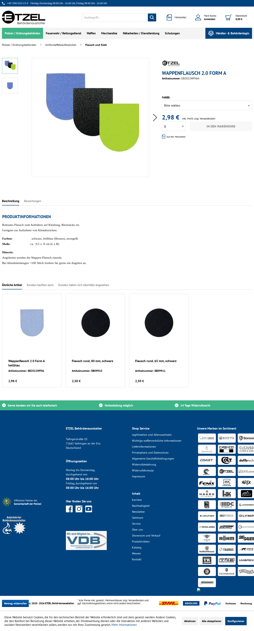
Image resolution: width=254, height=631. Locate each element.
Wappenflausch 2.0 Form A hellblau (26, 363)
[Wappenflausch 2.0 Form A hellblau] (32, 323)
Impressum (138, 476)
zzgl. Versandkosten (204, 118)
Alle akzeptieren (211, 621)
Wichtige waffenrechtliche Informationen (156, 440)
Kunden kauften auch (40, 285)
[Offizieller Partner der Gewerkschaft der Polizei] (31, 507)
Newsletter (138, 511)
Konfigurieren (236, 621)
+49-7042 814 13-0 (17, 3)
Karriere (137, 500)
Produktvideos (141, 541)
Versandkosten (136, 600)
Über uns (137, 529)
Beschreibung (10, 201)
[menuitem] (119, 17)
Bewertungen (32, 201)
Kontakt (136, 559)
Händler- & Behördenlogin (232, 33)
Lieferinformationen (144, 446)
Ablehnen (190, 621)
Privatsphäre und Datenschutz (150, 452)
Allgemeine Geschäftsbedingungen (153, 458)
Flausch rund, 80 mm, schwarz (92, 361)
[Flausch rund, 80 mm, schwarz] (95, 323)
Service (136, 523)
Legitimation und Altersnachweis (152, 434)
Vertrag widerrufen (15, 603)
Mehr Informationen (124, 625)
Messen (136, 553)
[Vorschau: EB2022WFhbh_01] (10, 66)
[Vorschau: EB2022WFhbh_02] (10, 86)
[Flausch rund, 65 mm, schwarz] (158, 323)
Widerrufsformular (143, 470)
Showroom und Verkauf (146, 535)
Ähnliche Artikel (12, 285)
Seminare (137, 517)
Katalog (136, 547)
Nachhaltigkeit (141, 506)
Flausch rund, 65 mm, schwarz (155, 361)
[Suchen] (152, 17)
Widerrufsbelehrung (144, 464)
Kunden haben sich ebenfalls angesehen (83, 285)
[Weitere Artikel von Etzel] (171, 63)
